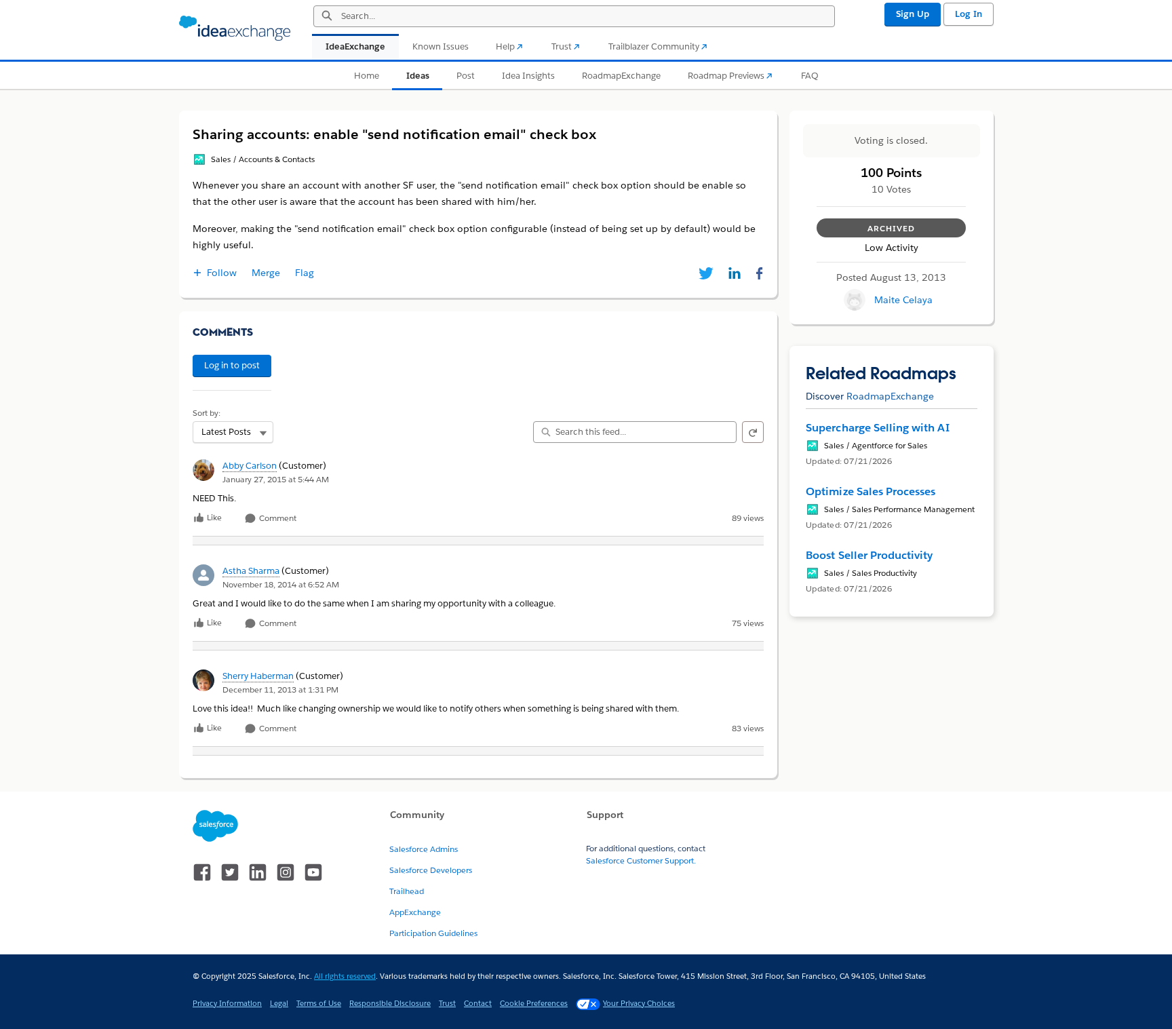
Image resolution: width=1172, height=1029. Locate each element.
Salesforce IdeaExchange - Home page (234, 28)
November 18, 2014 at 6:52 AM (280, 584)
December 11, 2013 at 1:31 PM (280, 689)
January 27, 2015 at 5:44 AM (275, 479)
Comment (276, 518)
